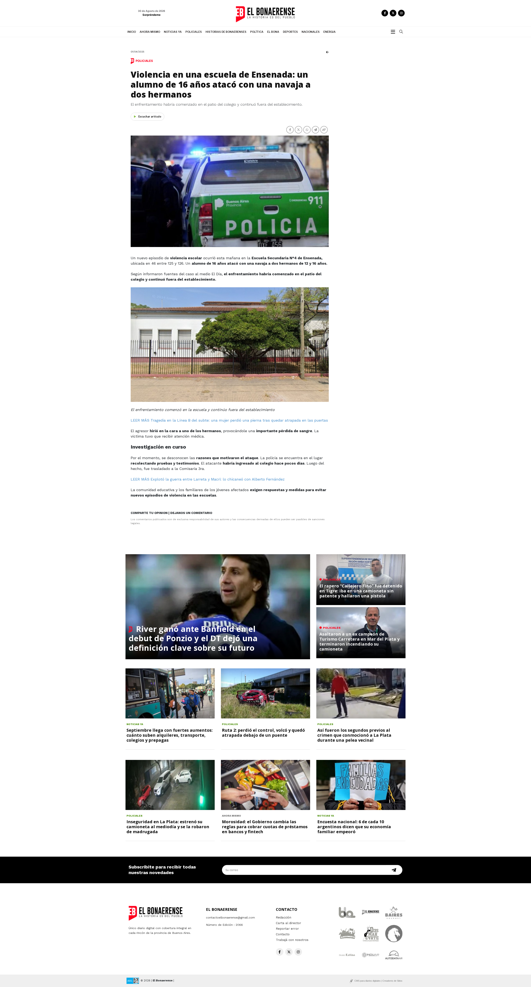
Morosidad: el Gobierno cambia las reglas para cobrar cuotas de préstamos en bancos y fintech (265, 826)
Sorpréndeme (151, 14)
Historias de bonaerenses (226, 31)
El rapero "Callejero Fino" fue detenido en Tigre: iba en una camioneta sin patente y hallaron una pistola (360, 591)
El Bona (273, 31)
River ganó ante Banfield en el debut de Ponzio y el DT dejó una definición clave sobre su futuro (193, 638)
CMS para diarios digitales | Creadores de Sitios (378, 981)
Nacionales (311, 31)
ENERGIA (329, 31)
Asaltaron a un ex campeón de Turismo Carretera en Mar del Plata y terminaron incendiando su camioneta (359, 641)
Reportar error (287, 929)
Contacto (283, 934)
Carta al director (288, 923)
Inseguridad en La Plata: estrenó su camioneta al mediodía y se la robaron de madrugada (168, 826)
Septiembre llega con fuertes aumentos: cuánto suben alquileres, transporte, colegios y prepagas (170, 735)
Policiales (193, 31)
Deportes (290, 31)
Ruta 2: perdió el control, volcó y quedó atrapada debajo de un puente (263, 732)
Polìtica (256, 31)
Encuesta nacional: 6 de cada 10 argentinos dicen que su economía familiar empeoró (354, 826)
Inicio (131, 31)
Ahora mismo (150, 31)
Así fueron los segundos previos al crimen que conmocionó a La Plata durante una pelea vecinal (354, 735)
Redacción (283, 917)
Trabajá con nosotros (292, 940)
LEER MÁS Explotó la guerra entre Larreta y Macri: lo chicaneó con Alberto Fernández (208, 479)
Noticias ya (173, 31)
